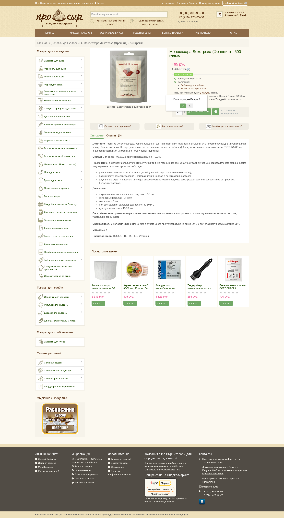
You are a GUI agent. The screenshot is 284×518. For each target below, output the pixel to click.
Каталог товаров (83, 466)
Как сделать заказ (84, 482)
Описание (97, 135)
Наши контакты (83, 470)
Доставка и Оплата (187, 3)
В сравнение (231, 113)
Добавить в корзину (199, 112)
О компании (117, 467)
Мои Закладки (45, 467)
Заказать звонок (189, 22)
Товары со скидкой (121, 459)
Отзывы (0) (114, 135)
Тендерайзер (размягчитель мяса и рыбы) (199, 288)
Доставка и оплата (85, 478)
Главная (42, 43)
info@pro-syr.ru (210, 486)
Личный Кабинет (47, 459)
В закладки (230, 110)
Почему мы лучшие (209, 3)
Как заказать (167, 3)
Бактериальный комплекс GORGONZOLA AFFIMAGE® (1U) (233, 288)
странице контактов (212, 473)
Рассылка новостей (48, 471)
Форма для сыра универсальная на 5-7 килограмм (103, 288)
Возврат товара (119, 463)
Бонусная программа (86, 474)
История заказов (47, 463)
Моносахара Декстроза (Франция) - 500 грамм (113, 43)
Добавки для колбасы (65, 43)
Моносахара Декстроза (193, 88)
